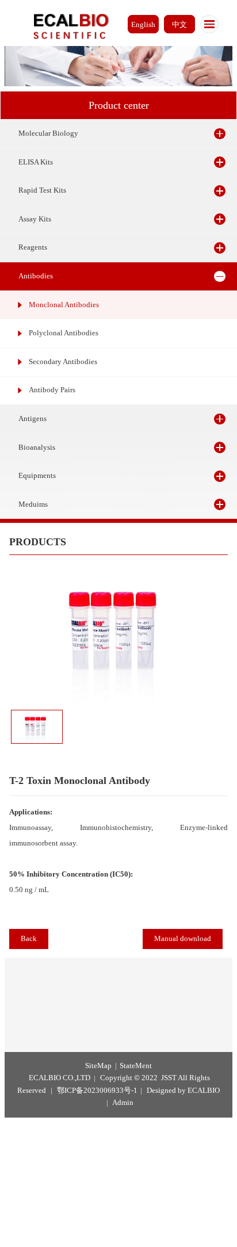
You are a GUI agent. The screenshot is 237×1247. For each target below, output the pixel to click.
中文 (179, 25)
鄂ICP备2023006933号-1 (97, 1091)
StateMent (136, 1066)
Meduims (33, 504)
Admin (122, 1103)
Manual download (182, 939)
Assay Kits (34, 219)
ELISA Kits (35, 162)
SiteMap (98, 1066)
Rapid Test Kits (42, 190)
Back (29, 939)
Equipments (37, 476)
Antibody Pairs (52, 390)
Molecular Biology (48, 133)
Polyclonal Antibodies (63, 333)
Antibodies (35, 276)
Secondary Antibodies (63, 362)
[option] (118, 633)
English (143, 25)
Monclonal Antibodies (64, 305)
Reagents (32, 247)
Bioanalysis (36, 447)
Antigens (32, 419)
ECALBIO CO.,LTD (59, 1078)
